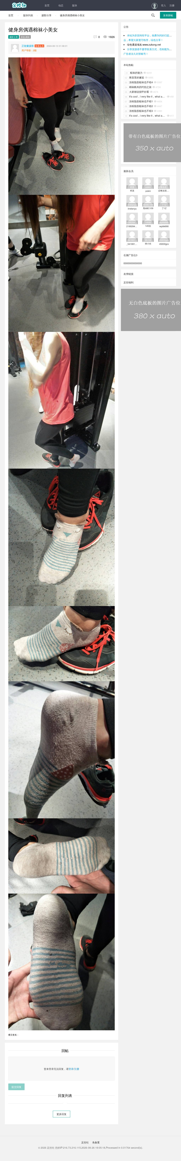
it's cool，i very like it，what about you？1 (145, 96)
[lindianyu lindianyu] (132, 200)
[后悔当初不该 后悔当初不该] (164, 182)
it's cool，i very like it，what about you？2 (145, 115)
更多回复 (61, 1114)
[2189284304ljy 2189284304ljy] (132, 218)
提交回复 (16, 1087)
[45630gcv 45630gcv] (164, 235)
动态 (60, 5)
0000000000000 (133, 263)
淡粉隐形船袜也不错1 (139, 101)
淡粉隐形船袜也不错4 (139, 82)
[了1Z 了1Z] (164, 200)
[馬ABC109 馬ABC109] (148, 200)
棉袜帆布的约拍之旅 (138, 87)
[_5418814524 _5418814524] (132, 235)
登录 (71, 1069)
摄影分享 (46, 15)
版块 (74, 5)
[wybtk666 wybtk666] (164, 218)
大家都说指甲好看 (137, 91)
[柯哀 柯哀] (132, 182)
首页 (47, 5)
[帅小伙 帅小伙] (148, 235)
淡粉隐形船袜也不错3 (139, 111)
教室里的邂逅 (134, 77)
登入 (163, 5)
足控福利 (128, 282)
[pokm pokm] (148, 182)
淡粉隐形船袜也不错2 (139, 106)
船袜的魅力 (134, 72)
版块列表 (28, 15)
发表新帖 (168, 15)
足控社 (85, 1142)
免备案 (96, 1142)
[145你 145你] (148, 218)
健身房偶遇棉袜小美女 (72, 15)
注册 (172, 5)
